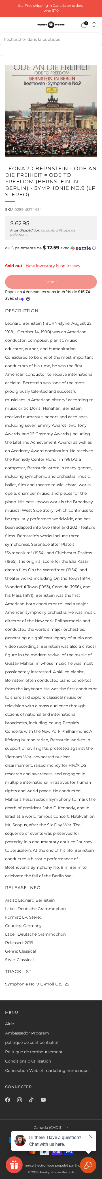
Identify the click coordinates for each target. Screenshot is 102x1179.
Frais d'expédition (25, 230)
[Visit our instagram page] (19, 1100)
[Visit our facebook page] (7, 1100)
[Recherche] (94, 24)
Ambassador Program (27, 1033)
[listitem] (51, 8)
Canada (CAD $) (48, 1127)
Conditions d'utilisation (28, 1061)
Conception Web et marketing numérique (46, 1070)
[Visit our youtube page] (43, 1100)
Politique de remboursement (34, 1051)
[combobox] (51, 39)
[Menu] (8, 25)
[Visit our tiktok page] (31, 1100)
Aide (9, 1023)
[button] (51, 248)
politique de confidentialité (31, 1042)
